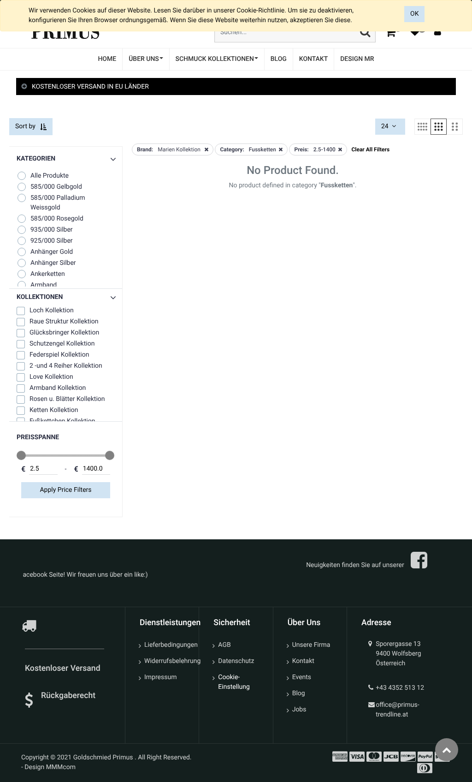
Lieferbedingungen (168, 645)
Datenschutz (236, 661)
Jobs (299, 709)
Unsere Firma (311, 645)
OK (414, 14)
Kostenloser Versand (63, 668)
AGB (224, 645)
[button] (65, 297)
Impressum (160, 677)
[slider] (21, 455)
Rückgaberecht (68, 695)
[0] (390, 32)
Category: (232, 149)
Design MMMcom (50, 767)
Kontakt (303, 661)
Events (301, 677)
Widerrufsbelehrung (168, 661)
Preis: (301, 149)
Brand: (145, 149)
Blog (298, 693)
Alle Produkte (49, 175)
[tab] (236, 87)
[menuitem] (107, 59)
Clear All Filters (370, 149)
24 (385, 126)
